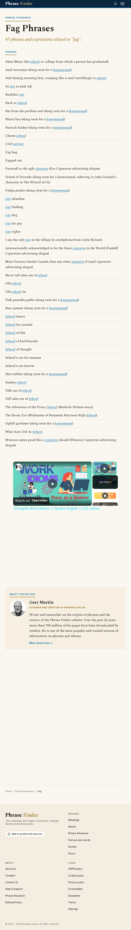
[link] (18, 467)
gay (12, 86)
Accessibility (75, 888)
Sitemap (73, 909)
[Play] (105, 495)
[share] (85, 465)
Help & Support (14, 888)
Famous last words (79, 840)
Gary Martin (41, 602)
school (35, 61)
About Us (10, 868)
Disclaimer (74, 895)
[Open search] (115, 3)
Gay (8, 198)
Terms (72, 902)
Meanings (73, 819)
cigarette (41, 168)
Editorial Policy (13, 902)
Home (8, 791)
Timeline (10, 875)
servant (18, 144)
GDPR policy (75, 868)
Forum (71, 853)
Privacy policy (76, 882)
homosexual (62, 69)
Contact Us (11, 882)
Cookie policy (76, 875)
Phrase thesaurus (24, 791)
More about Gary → (41, 642)
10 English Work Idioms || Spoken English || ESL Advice (52, 467)
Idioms (72, 826)
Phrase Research (15, 895)
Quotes (72, 846)
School (10, 316)
